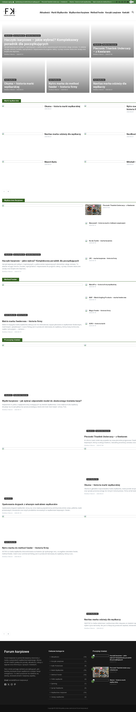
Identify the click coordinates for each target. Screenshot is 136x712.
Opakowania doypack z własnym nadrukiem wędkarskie (29, 504)
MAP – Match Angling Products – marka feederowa (107, 297)
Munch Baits (51, 162)
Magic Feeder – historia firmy (100, 310)
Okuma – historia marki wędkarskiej (19, 85)
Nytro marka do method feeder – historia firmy (64, 85)
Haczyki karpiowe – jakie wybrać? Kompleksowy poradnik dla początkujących (41, 42)
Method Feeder (97, 12)
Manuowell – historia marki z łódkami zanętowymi (107, 223)
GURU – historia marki (97, 323)
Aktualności (45, 12)
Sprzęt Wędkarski (19, 35)
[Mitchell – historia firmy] (104, 174)
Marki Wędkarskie (59, 12)
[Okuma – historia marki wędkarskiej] (22, 118)
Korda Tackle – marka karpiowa (100, 241)
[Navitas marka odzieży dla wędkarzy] (22, 146)
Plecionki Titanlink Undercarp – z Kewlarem (119, 205)
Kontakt (125, 12)
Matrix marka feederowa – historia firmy (22, 321)
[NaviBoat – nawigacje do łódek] (104, 146)
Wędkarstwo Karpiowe (79, 12)
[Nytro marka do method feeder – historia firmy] (104, 118)
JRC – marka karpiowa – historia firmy (103, 258)
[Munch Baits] (22, 174)
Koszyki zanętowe (113, 12)
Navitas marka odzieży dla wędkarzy (63, 134)
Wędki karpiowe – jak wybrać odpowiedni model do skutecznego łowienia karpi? (42, 401)
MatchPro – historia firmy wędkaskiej (102, 284)
